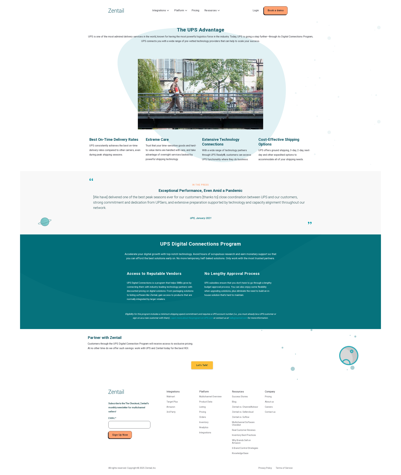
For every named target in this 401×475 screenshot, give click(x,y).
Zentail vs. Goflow (240, 417)
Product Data (205, 401)
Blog (234, 401)
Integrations (205, 432)
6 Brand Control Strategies (245, 448)
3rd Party (171, 412)
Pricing (195, 10)
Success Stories (240, 396)
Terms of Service (284, 468)
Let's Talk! (202, 365)
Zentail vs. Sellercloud (242, 412)
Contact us (270, 412)
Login (256, 10)
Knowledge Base (240, 453)
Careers (269, 407)
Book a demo (276, 10)
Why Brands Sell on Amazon (241, 441)
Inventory (203, 422)
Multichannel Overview (210, 396)
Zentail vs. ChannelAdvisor (245, 407)
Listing (202, 407)
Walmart (171, 396)
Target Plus (172, 401)
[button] (160, 10)
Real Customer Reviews (243, 430)
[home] (116, 10)
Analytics (203, 427)
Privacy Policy (265, 468)
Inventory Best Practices (244, 435)
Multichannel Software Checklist (243, 423)
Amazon (171, 407)
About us (269, 401)
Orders (202, 417)
